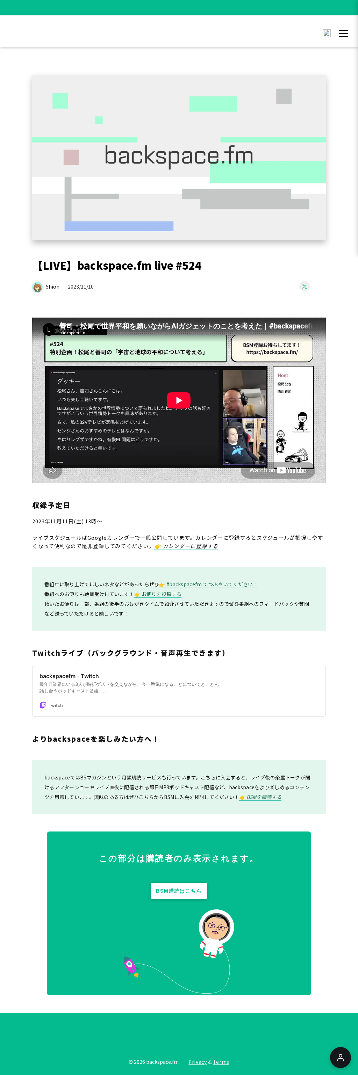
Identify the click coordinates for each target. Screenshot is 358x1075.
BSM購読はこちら (179, 891)
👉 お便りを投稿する (157, 593)
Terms (221, 1061)
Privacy (197, 1061)
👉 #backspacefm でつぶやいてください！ (208, 584)
